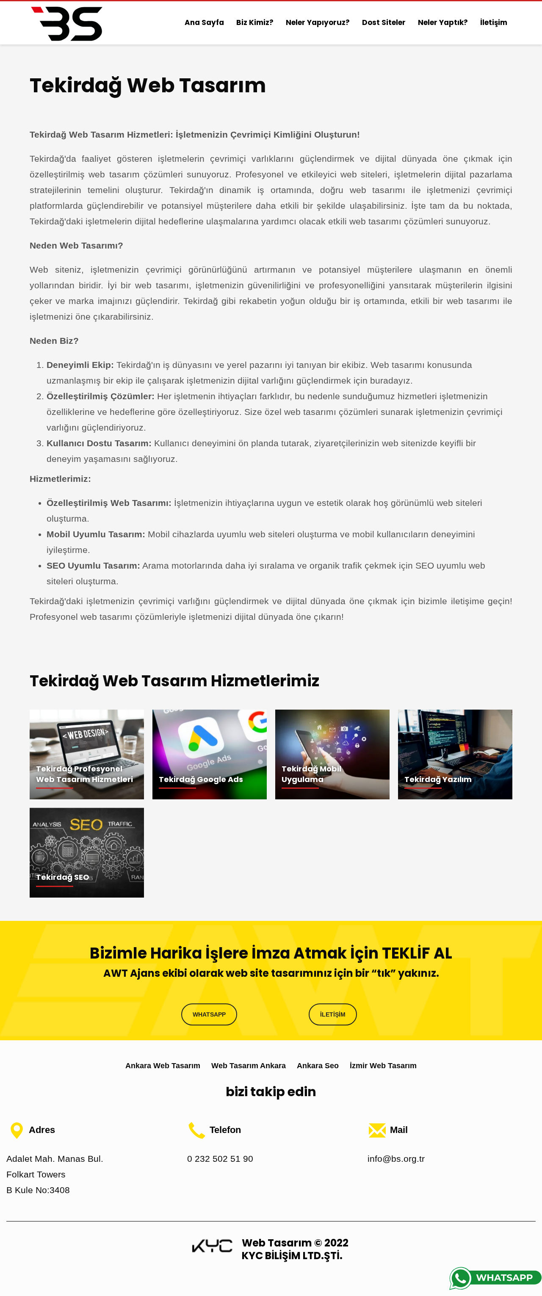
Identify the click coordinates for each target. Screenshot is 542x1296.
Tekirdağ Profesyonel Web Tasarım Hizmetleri (84, 774)
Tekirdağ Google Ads (201, 779)
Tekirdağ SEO (62, 877)
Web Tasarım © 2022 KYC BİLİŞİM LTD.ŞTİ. (295, 1249)
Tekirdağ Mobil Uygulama (311, 774)
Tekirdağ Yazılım (438, 779)
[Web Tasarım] (212, 1245)
